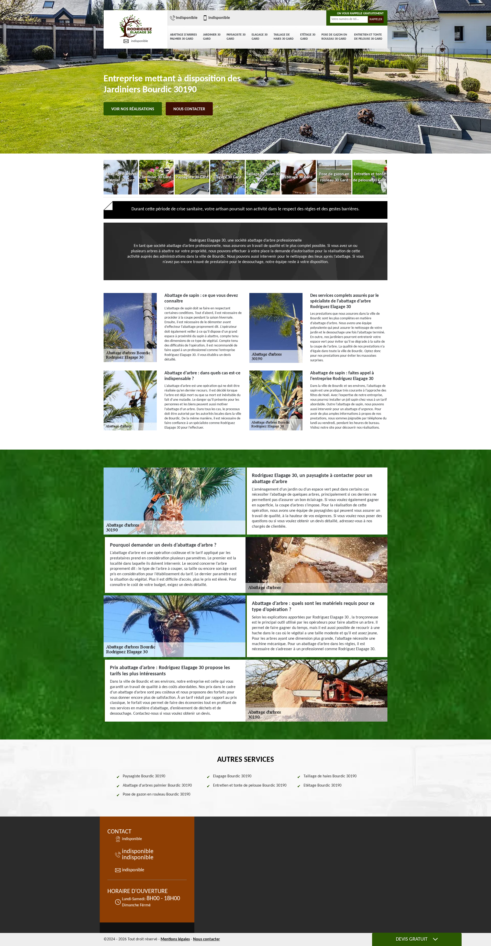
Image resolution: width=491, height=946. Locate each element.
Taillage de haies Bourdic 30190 (330, 776)
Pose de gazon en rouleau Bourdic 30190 (156, 794)
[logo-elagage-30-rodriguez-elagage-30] (135, 26)
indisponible (139, 41)
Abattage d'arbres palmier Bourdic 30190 (157, 786)
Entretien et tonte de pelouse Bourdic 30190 (249, 786)
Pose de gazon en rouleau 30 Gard (334, 36)
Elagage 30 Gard (259, 36)
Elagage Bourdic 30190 (232, 776)
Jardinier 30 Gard (211, 36)
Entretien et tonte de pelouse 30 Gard (368, 36)
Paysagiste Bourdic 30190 (144, 776)
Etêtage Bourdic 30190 (322, 786)
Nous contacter (189, 109)
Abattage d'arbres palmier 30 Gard (183, 36)
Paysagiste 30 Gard (236, 36)
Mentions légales (175, 939)
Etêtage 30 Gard (307, 36)
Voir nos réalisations (132, 109)
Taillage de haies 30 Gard (284, 36)
